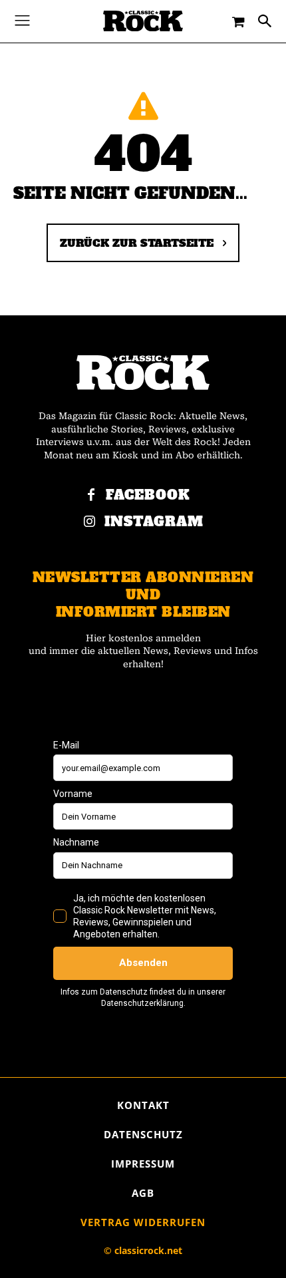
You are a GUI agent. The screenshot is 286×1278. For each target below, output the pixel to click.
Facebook (148, 495)
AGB (143, 1192)
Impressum (143, 1163)
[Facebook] (91, 495)
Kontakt (143, 1105)
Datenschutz (143, 1134)
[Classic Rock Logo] (143, 21)
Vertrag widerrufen (143, 1222)
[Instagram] (89, 522)
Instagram (154, 522)
